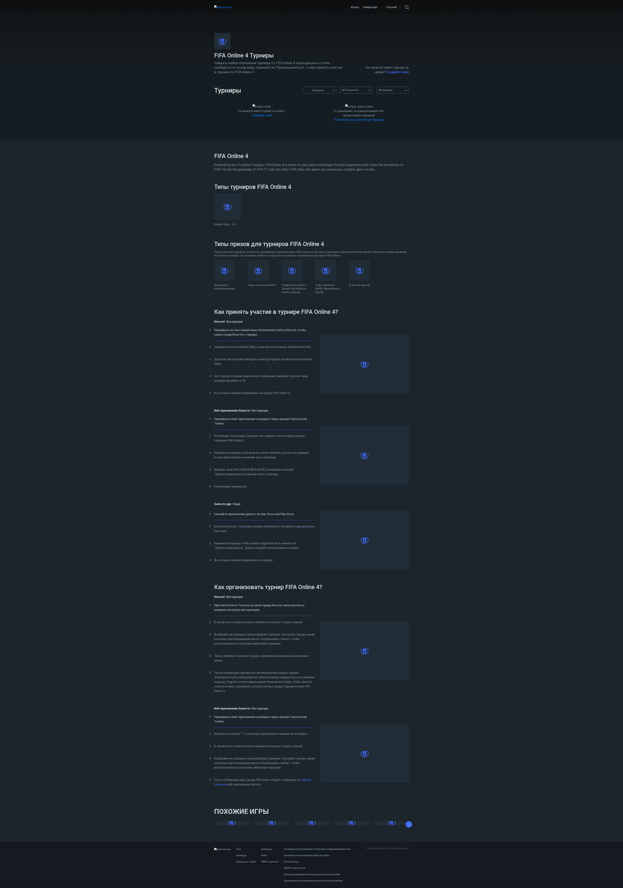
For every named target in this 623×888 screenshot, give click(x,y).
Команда (241, 855)
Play (238, 849)
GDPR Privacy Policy (294, 868)
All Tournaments (350, 90)
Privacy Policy (291, 861)
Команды (266, 849)
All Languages (385, 90)
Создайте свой (397, 72)
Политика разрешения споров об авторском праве (312, 874)
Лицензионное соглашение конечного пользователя (313, 880)
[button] (409, 825)
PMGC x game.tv (269, 861)
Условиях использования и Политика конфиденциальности (317, 849)
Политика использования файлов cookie (306, 855)
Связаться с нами (246, 861)
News (264, 855)
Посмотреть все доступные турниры (359, 119)
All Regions (318, 90)
